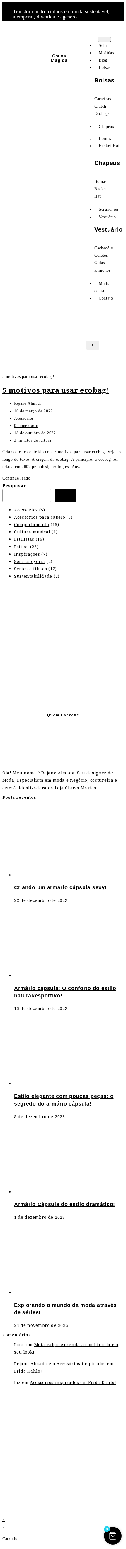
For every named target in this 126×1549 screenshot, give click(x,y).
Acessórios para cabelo (39, 517)
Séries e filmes (30, 569)
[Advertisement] (63, 647)
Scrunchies (109, 209)
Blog (103, 60)
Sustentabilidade (33, 576)
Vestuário (107, 217)
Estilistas (24, 539)
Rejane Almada (28, 403)
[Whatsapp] (28, 36)
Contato (106, 298)
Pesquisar (14, 485)
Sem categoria (29, 561)
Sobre (104, 45)
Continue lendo (18, 478)
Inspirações (27, 554)
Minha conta (102, 287)
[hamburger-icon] (104, 39)
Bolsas (104, 67)
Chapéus (106, 127)
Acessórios (24, 418)
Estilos (21, 547)
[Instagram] (12, 36)
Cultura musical (32, 532)
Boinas (105, 138)
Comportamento (31, 524)
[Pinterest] (20, 53)
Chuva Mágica (59, 58)
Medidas (106, 53)
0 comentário (26, 426)
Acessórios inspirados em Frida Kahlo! (73, 1382)
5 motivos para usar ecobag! (55, 390)
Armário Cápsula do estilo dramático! (64, 1204)
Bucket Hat (109, 146)
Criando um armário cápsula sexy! (60, 887)
